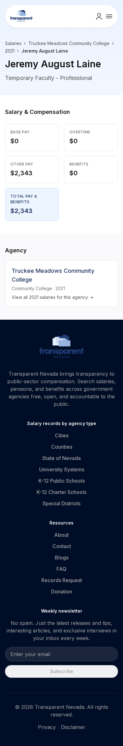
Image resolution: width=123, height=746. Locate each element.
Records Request (61, 580)
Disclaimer (73, 727)
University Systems (61, 469)
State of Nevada (61, 458)
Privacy (47, 727)
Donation (61, 591)
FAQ (61, 569)
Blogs (61, 557)
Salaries (13, 43)
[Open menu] (109, 16)
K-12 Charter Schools (61, 492)
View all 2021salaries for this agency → (52, 297)
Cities (61, 435)
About (61, 535)
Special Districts (61, 503)
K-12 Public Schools (61, 481)
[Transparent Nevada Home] (61, 347)
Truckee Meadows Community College (68, 43)
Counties (61, 447)
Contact (61, 546)
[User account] (99, 16)
